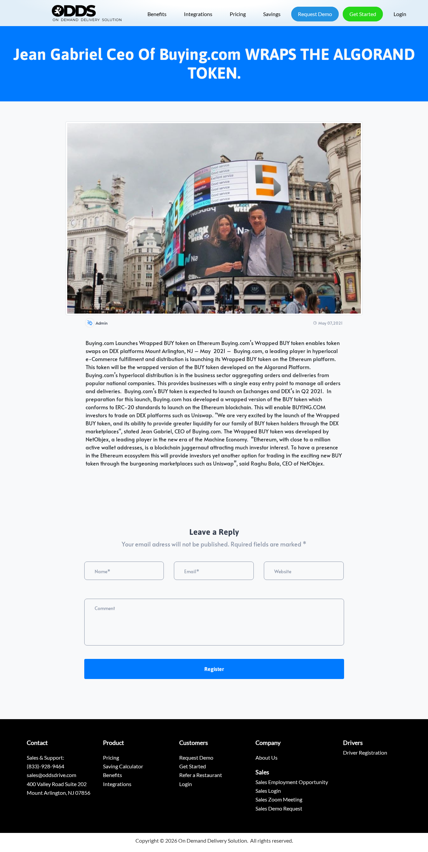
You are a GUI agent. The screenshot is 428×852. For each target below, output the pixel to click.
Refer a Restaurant (200, 775)
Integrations (198, 14)
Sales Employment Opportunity (291, 782)
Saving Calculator (123, 766)
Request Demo (315, 14)
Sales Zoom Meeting (278, 799)
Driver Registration (365, 752)
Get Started (362, 14)
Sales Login (268, 790)
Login (400, 14)
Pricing (238, 14)
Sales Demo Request (278, 808)
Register (214, 669)
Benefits (157, 14)
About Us (266, 757)
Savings (272, 14)
